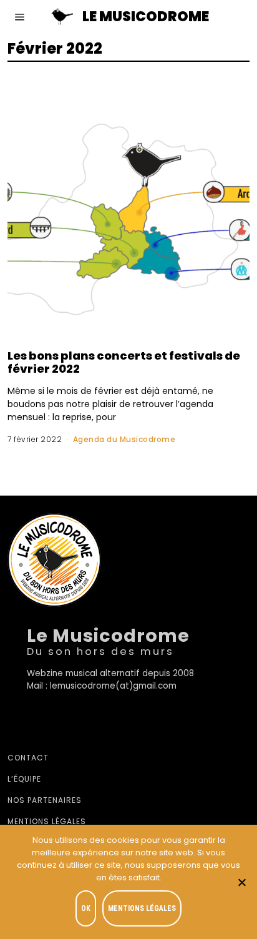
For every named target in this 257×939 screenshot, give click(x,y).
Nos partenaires (44, 800)
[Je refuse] (241, 882)
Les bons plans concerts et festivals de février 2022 (123, 362)
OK (85, 908)
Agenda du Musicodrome (124, 439)
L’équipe (24, 779)
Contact (28, 757)
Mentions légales (46, 821)
